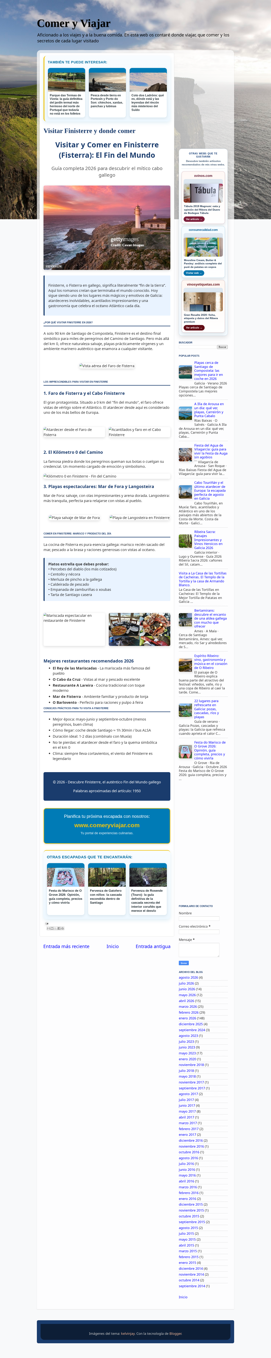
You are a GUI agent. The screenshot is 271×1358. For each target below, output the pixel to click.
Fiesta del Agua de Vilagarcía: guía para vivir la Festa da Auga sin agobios (210, 451)
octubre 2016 (189, 1152)
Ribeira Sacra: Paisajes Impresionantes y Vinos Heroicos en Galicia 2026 (208, 539)
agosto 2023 (188, 1035)
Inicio (113, 946)
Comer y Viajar (74, 23)
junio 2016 (187, 1169)
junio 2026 (187, 989)
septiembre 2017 (192, 1088)
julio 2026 (186, 983)
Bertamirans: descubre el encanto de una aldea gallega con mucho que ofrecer (210, 618)
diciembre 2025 (191, 1024)
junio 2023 (187, 1047)
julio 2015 (186, 1233)
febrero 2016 (189, 1193)
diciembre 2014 (191, 1268)
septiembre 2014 (192, 1286)
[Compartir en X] (55, 928)
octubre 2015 (189, 1216)
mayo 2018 (187, 1076)
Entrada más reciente (66, 946)
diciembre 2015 (191, 1204)
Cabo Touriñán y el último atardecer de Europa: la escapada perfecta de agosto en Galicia (210, 490)
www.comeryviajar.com (107, 825)
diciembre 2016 (191, 1140)
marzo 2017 (188, 1123)
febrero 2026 (189, 1012)
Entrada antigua (153, 946)
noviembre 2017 (191, 1082)
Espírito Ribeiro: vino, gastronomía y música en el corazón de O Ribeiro (210, 661)
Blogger (175, 1333)
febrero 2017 (189, 1129)
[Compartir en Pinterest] (62, 928)
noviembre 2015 (191, 1210)
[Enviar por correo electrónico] (48, 928)
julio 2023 (186, 1041)
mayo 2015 (187, 1239)
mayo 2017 (187, 1111)
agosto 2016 (188, 1158)
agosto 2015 (188, 1228)
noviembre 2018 (191, 1064)
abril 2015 (186, 1245)
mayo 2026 (187, 995)
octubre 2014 (189, 1280)
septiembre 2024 (192, 1030)
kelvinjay (128, 1333)
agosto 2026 (188, 977)
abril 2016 (186, 1181)
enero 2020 (187, 1059)
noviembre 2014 (191, 1274)
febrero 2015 (189, 1257)
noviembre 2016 (191, 1146)
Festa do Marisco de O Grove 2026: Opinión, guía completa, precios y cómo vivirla (210, 750)
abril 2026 (186, 1001)
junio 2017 (187, 1105)
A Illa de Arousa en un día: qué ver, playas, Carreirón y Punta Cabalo (209, 410)
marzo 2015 (188, 1251)
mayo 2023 (187, 1053)
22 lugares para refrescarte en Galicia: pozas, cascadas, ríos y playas (206, 709)
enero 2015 (187, 1262)
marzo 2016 (188, 1187)
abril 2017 (186, 1117)
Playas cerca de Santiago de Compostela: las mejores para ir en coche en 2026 (208, 370)
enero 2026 (187, 1018)
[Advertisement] (203, 844)
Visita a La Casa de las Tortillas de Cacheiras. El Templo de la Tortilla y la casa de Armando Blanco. (203, 579)
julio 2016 (186, 1163)
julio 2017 (186, 1099)
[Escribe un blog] (52, 928)
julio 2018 (186, 1070)
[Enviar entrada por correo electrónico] (107, 923)
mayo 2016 (187, 1175)
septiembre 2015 (192, 1222)
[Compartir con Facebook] (59, 928)
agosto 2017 (188, 1094)
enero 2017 (187, 1134)
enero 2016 (187, 1198)
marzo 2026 (188, 1006)
